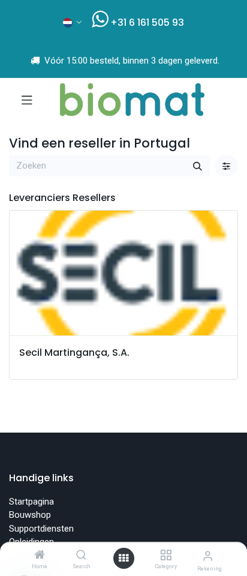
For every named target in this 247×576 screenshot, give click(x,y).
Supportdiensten (41, 528)
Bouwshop (30, 514)
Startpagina (31, 501)
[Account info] (207, 556)
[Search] (81, 555)
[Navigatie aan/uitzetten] (27, 99)
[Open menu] (123, 558)
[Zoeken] (197, 165)
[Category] (165, 555)
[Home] (39, 555)
